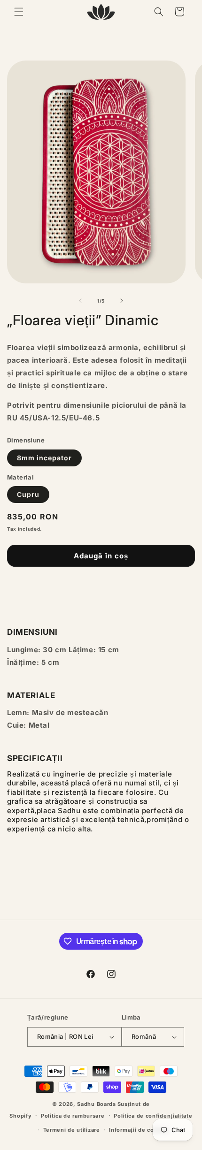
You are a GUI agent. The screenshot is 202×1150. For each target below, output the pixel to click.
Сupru (28, 494)
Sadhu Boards (96, 1104)
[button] (18, 11)
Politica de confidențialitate (153, 1115)
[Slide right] (121, 300)
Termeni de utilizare (71, 1130)
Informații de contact (138, 1130)
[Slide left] (80, 300)
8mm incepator (44, 458)
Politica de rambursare (72, 1115)
